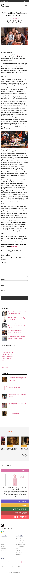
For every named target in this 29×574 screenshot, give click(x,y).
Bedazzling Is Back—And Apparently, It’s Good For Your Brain (17, 404)
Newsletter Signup (4, 1)
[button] (8, 21)
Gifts (3, 361)
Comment (4, 262)
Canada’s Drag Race (6, 358)
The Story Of (5, 350)
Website (3, 290)
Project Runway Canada (7, 356)
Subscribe (25, 562)
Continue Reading (14, 497)
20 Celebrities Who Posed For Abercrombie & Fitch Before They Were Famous (17, 325)
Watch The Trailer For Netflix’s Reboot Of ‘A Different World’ (17, 412)
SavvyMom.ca (5, 367)
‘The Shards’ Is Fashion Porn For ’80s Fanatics (17, 395)
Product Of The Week (7, 354)
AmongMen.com (6, 365)
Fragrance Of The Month (7, 352)
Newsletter (4, 363)
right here (14, 246)
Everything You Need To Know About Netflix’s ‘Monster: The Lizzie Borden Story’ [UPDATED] (17, 379)
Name (3, 279)
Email (3, 285)
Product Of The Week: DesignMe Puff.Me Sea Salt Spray (17, 386)
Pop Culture (10, 446)
